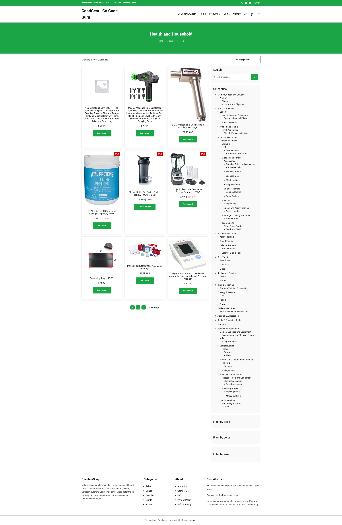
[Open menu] (259, 14)
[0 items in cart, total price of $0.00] (252, 14)
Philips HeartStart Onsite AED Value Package (144, 267)
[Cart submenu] (229, 14)
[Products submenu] (219, 14)
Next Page (154, 307)
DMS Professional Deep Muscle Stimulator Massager (188, 126)
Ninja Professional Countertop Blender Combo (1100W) (188, 190)
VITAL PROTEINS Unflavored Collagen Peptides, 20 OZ (102, 212)
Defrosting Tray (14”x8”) (102, 278)
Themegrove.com (189, 520)
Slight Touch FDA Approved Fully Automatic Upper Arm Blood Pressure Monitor (188, 276)
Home (160, 41)
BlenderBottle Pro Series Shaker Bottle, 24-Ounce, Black (145, 193)
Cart (226, 14)
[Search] (254, 77)
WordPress (162, 520)
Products (213, 14)
